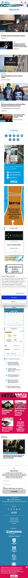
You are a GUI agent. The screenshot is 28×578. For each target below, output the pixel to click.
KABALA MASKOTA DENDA (14, 244)
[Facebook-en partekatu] (6, 135)
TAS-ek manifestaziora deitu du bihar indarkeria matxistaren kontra (13, 105)
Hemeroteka (20, 429)
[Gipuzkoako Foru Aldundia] (14, 533)
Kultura (3, 120)
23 (22, 320)
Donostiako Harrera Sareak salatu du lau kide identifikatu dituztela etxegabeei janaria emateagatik (13, 456)
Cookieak (14, 523)
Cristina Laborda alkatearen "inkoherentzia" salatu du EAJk (14, 370)
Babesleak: (14, 528)
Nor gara (20, 431)
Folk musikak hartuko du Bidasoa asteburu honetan (14, 387)
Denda (20, 427)
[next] (22, 311)
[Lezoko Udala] (14, 557)
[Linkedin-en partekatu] (14, 139)
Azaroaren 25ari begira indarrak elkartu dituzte (11, 108)
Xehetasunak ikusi (20, 293)
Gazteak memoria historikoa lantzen (13, 36)
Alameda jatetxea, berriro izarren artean (11, 76)
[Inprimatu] (18, 139)
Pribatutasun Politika (7, 488)
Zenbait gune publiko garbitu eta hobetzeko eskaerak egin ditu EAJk (14, 363)
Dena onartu (14, 297)
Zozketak (20, 424)
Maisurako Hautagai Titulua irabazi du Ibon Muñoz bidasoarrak (13, 381)
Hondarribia (3, 73)
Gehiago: (8, 353)
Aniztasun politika (14, 520)
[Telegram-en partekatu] (22, 135)
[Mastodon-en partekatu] (14, 135)
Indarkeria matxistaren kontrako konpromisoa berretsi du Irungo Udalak (20, 45)
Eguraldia (14, 328)
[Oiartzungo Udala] (14, 565)
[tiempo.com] (22, 331)
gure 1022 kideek (9, 278)
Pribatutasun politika (14, 521)
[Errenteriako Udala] (14, 541)
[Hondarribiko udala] (14, 549)
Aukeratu (13, 301)
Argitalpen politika (14, 518)
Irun (2, 33)
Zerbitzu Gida (14, 228)
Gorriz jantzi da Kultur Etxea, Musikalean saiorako (19, 116)
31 (17, 314)
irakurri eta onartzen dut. (13, 488)
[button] (16, 353)
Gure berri (20, 422)
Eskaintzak (20, 425)
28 (16, 322)
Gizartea (3, 31)
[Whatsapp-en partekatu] (10, 139)
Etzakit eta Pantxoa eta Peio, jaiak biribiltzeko (13, 375)
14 (16, 318)
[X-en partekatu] (10, 135)
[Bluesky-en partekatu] (18, 135)
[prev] (5, 311)
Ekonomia (3, 71)
